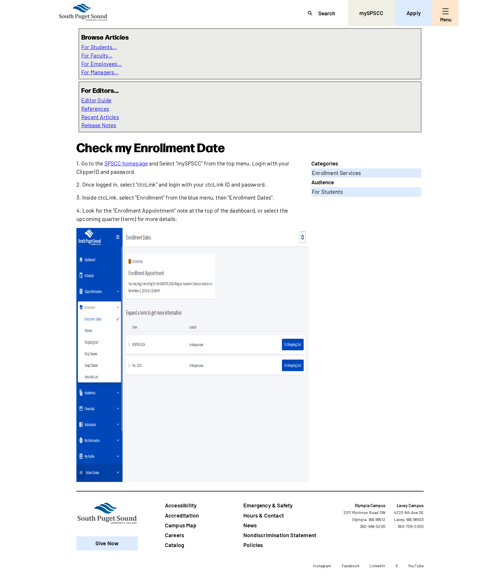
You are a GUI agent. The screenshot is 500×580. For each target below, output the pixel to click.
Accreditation (182, 515)
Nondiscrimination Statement (279, 535)
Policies (253, 545)
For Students (327, 191)
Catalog (174, 545)
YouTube (416, 565)
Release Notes (98, 125)
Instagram (322, 565)
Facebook (350, 565)
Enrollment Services (336, 173)
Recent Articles (100, 117)
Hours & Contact (263, 515)
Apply (414, 13)
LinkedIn (377, 565)
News (250, 525)
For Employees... (101, 63)
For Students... (99, 47)
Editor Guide (96, 100)
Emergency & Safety (268, 505)
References (95, 108)
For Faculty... (97, 55)
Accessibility (180, 505)
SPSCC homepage (126, 163)
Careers (174, 535)
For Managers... (100, 72)
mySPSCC (371, 13)
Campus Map (180, 525)
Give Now (107, 543)
